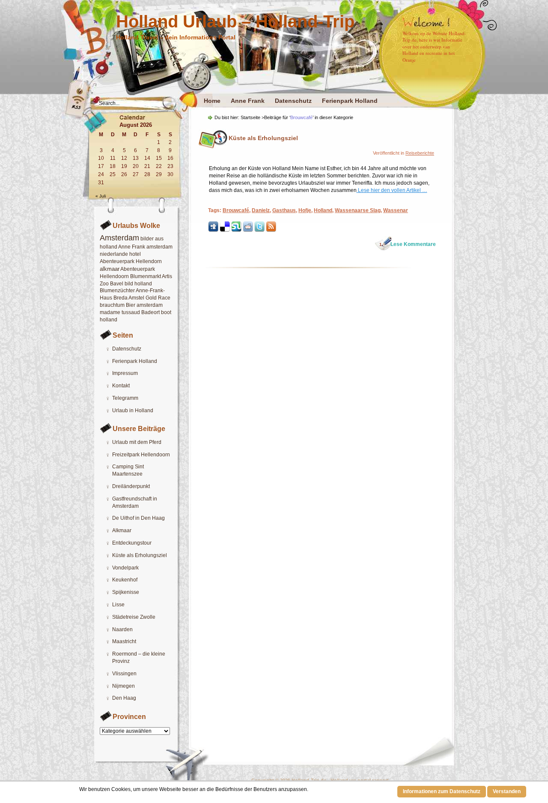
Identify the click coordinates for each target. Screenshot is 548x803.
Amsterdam (119, 238)
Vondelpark (125, 568)
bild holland (138, 284)
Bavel (116, 284)
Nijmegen (123, 686)
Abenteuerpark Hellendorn (131, 261)
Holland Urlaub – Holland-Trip (235, 21)
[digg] (213, 230)
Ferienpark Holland (350, 100)
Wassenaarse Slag (358, 210)
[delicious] (225, 230)
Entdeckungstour (132, 543)
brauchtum (112, 305)
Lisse (118, 605)
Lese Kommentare (407, 244)
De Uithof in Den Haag (138, 518)
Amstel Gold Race (149, 298)
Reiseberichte (419, 153)
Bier (130, 305)
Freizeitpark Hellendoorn (141, 455)
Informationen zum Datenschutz (441, 791)
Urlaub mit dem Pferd (136, 442)
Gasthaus (284, 210)
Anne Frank (248, 100)
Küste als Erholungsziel (139, 555)
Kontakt (121, 386)
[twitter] (259, 230)
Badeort (150, 312)
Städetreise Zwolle (133, 617)
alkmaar (109, 269)
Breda (120, 298)
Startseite (250, 117)
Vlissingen (124, 674)
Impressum (125, 373)
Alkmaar (121, 530)
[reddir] (248, 230)
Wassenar (395, 210)
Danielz (261, 210)
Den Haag (124, 698)
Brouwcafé (236, 210)
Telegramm (125, 398)
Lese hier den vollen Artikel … (392, 190)
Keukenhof (124, 580)
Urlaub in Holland (132, 410)
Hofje (304, 210)
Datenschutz (293, 100)
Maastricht (124, 641)
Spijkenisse (125, 592)
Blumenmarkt (145, 276)
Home (212, 100)
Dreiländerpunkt (131, 486)
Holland (323, 210)
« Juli (100, 196)
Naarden (122, 629)
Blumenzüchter (117, 291)
